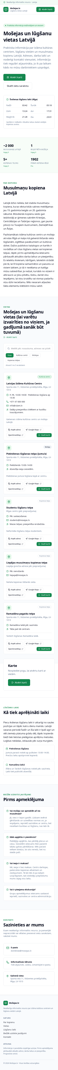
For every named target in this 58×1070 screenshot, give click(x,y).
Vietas (6, 1026)
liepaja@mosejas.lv (19, 575)
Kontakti (7, 1037)
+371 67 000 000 (17, 401)
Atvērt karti (47, 9)
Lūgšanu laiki (9, 1029)
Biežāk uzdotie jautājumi (15, 1033)
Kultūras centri (22, 355)
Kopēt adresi (16, 430)
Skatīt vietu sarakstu (18, 85)
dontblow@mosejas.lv (21, 950)
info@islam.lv (16, 405)
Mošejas (35, 355)
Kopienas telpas (14, 360)
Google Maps (33, 430)
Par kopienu (9, 1022)
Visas (10, 355)
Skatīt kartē (45, 435)
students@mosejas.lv (20, 520)
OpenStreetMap (14, 435)
